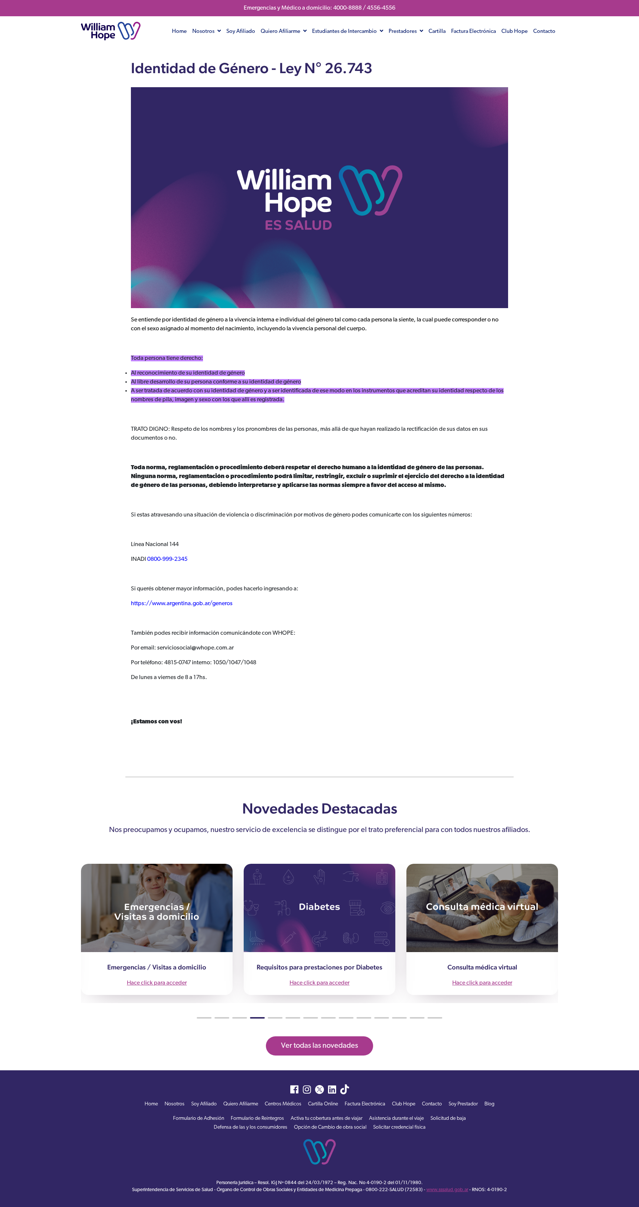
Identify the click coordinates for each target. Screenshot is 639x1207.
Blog (489, 1104)
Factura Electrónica (473, 31)
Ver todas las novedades (319, 1046)
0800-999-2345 (167, 559)
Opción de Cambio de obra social (330, 1127)
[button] (204, 1018)
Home (179, 31)
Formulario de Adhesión (198, 1118)
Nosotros (204, 31)
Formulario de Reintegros (257, 1118)
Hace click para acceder (157, 983)
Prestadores (403, 31)
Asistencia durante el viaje (396, 1118)
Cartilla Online (323, 1104)
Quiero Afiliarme (281, 31)
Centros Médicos (283, 1104)
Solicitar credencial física (399, 1127)
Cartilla (437, 31)
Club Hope (514, 31)
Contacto (544, 31)
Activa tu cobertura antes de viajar (326, 1118)
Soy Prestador (463, 1104)
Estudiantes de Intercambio (345, 31)
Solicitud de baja (448, 1118)
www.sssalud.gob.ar (447, 1189)
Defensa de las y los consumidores (250, 1127)
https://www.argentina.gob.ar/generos (182, 604)
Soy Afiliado (240, 31)
